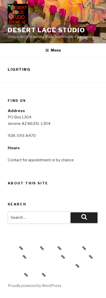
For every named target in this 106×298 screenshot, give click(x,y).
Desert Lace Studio (46, 30)
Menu (56, 50)
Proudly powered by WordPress (34, 285)
